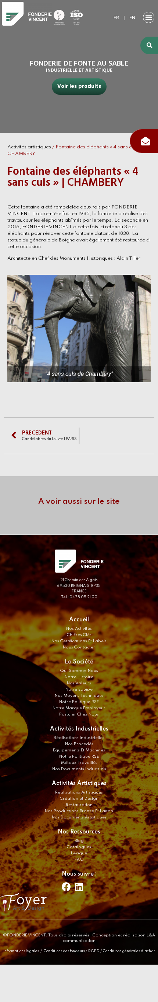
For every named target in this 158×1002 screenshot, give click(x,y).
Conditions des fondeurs (64, 951)
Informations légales (21, 951)
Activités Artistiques (79, 784)
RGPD (94, 951)
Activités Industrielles (79, 729)
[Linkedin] (79, 886)
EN (132, 17)
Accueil (79, 620)
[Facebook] (66, 886)
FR (116, 17)
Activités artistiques (29, 147)
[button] (148, 17)
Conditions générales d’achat (129, 951)
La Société (79, 662)
